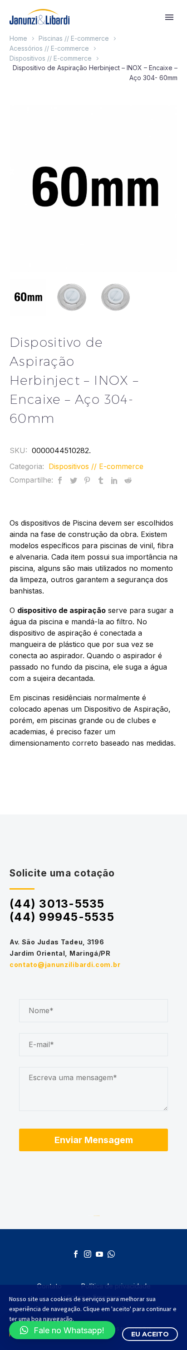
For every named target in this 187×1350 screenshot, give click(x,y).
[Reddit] (128, 480)
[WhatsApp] (111, 1254)
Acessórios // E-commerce (49, 48)
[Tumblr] (101, 480)
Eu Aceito (150, 1334)
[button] (62, 1330)
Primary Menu (169, 17)
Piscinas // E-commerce (74, 38)
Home (18, 38)
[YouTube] (99, 1254)
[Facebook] (60, 480)
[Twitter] (73, 480)
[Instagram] (87, 1254)
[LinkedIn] (114, 480)
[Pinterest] (87, 480)
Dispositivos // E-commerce (51, 58)
